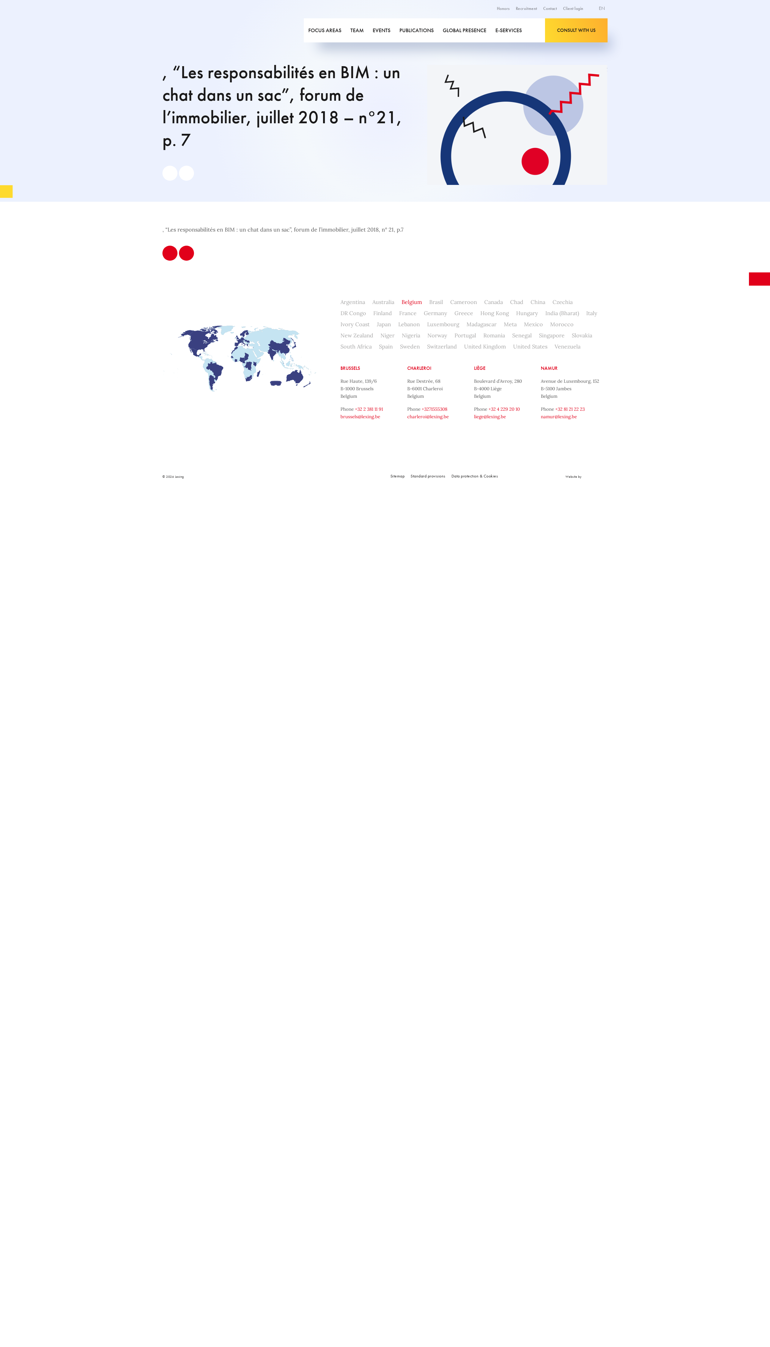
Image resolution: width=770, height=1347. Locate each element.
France (408, 313)
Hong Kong (494, 313)
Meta (510, 324)
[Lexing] (205, 30)
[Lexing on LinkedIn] (280, 476)
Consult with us (576, 30)
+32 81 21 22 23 (570, 409)
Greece (463, 313)
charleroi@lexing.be (428, 416)
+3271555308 (434, 409)
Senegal (522, 335)
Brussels (350, 368)
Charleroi (419, 368)
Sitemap (397, 476)
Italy (591, 313)
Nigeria (411, 335)
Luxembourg (443, 324)
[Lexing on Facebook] (266, 476)
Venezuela (568, 346)
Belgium (412, 302)
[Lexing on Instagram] (293, 476)
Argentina (352, 302)
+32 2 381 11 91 (369, 409)
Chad (516, 302)
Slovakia (582, 335)
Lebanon (409, 324)
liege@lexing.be (490, 416)
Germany (435, 313)
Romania (494, 335)
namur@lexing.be (559, 416)
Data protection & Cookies (474, 476)
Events (381, 30)
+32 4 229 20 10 (504, 409)
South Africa (356, 346)
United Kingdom (485, 346)
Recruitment (526, 8)
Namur (549, 368)
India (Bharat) (562, 313)
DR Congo (353, 313)
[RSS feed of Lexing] (320, 476)
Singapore (552, 335)
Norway (437, 335)
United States (530, 346)
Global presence (464, 30)
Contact (550, 8)
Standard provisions (428, 476)
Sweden (410, 346)
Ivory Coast (355, 324)
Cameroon (463, 302)
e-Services (508, 30)
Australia (383, 302)
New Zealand (356, 335)
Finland (382, 313)
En (602, 8)
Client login (573, 8)
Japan (384, 324)
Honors (503, 8)
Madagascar (482, 324)
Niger (387, 335)
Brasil (436, 302)
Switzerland (442, 346)
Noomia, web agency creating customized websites (595, 476)
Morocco (562, 324)
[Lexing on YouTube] (306, 476)
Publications (416, 30)
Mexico (533, 324)
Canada (493, 302)
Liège (479, 368)
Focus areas (324, 30)
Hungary (527, 313)
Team (357, 30)
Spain (386, 346)
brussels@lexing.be (360, 416)
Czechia (563, 302)
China (538, 302)
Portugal (465, 335)
